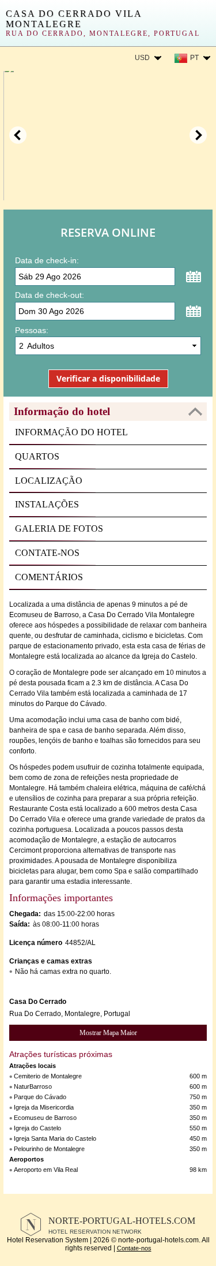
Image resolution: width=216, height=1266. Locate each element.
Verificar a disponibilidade (108, 378)
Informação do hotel (71, 432)
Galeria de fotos (59, 528)
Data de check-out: (49, 295)
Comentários (49, 577)
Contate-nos (47, 553)
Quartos (37, 456)
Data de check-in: (47, 260)
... (193, 276)
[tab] (108, 411)
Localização (48, 481)
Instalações (47, 504)
